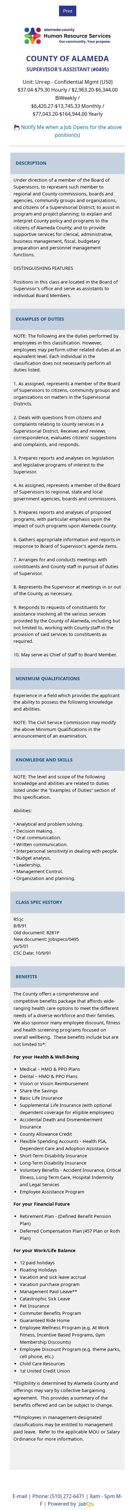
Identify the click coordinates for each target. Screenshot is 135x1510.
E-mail (20, 1496)
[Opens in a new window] (86, 1503)
